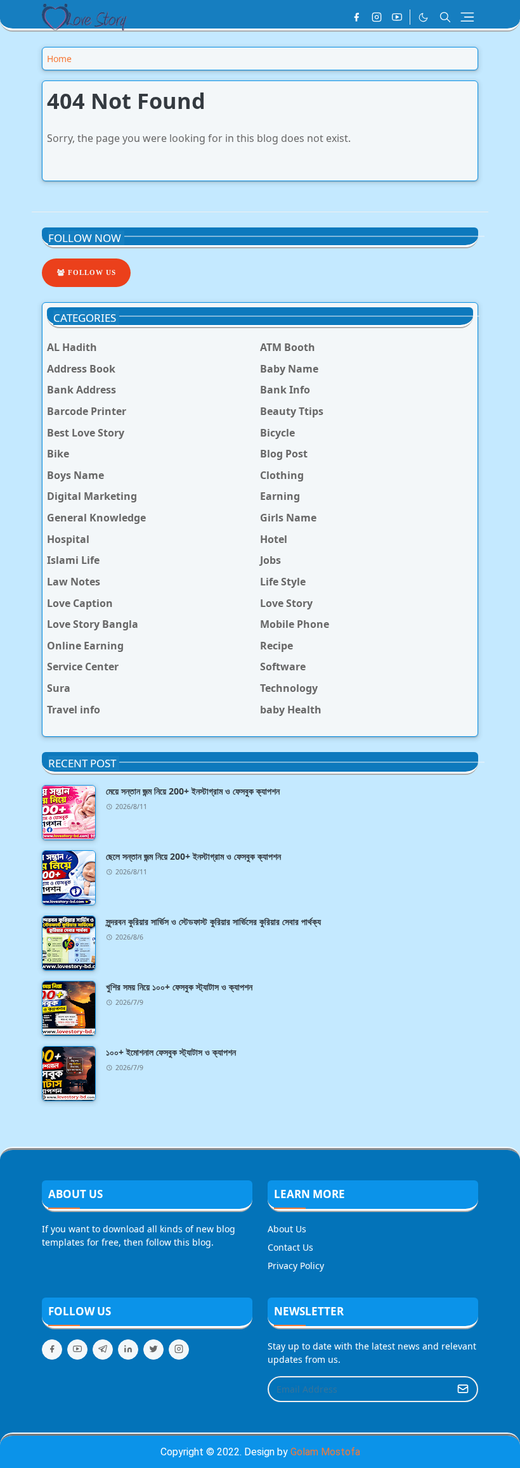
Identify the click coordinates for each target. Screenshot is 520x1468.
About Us (287, 1229)
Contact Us (290, 1247)
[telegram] (103, 1349)
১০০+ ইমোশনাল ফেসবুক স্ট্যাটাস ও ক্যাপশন (171, 1052)
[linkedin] (128, 1349)
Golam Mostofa (325, 1452)
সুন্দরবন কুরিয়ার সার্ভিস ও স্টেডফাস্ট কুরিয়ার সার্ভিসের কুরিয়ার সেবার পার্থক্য (213, 922)
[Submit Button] (463, 1389)
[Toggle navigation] (467, 17)
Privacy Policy (296, 1266)
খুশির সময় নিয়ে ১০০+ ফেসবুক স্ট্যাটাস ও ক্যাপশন (179, 987)
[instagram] (377, 17)
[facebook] (356, 17)
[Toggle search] (445, 17)
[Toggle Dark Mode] (423, 17)
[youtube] (397, 17)
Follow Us (90, 272)
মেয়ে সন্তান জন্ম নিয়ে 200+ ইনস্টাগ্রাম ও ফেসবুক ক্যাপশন (193, 791)
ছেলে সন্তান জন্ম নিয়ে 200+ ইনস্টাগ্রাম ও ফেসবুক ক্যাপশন (193, 856)
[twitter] (153, 1349)
